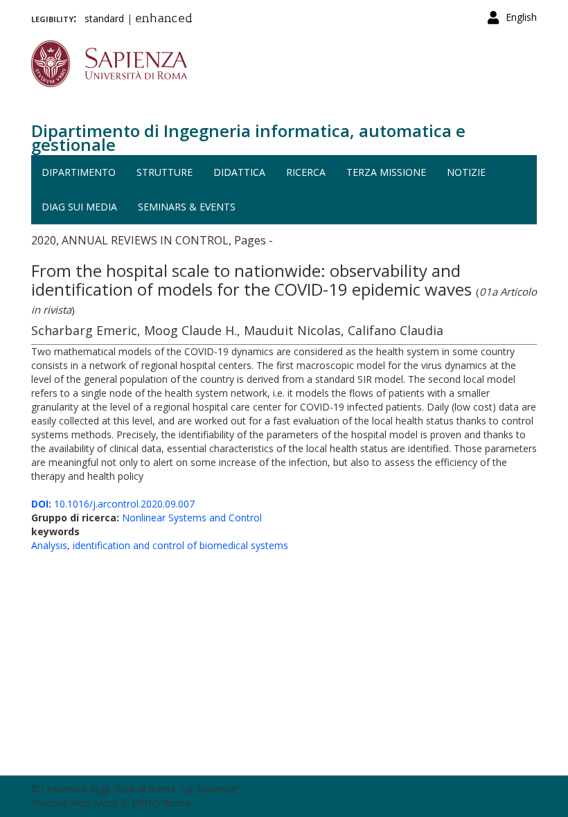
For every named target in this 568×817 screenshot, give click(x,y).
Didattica (239, 172)
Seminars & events (187, 206)
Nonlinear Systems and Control (192, 517)
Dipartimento (79, 172)
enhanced (164, 19)
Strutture (164, 172)
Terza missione (386, 172)
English (521, 17)
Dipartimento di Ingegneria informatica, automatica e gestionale (248, 137)
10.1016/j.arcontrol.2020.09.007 (113, 503)
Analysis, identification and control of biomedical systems (159, 545)
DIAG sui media (79, 206)
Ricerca (306, 172)
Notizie (466, 172)
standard (104, 18)
